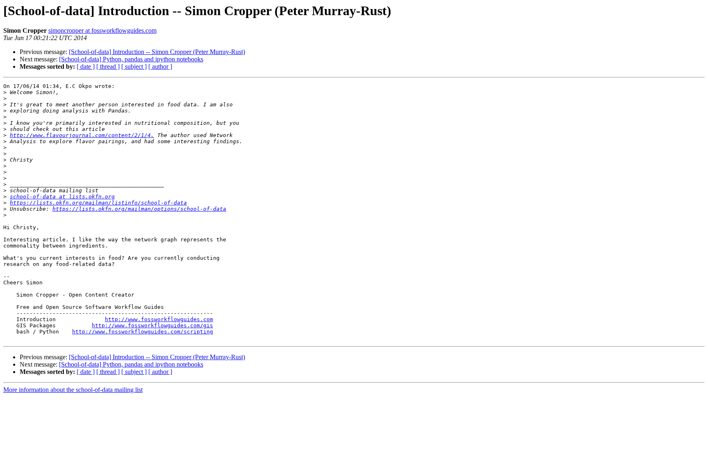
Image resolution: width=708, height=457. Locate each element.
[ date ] (86, 66)
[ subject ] (134, 66)
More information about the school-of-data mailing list (73, 389)
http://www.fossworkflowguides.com (159, 319)
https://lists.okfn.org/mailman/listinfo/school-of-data (98, 203)
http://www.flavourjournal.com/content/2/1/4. (82, 135)
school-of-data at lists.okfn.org (62, 197)
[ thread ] (108, 66)
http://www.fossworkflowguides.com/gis (152, 325)
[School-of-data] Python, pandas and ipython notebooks (131, 59)
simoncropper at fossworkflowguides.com (102, 30)
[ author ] (160, 66)
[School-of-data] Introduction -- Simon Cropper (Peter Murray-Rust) (157, 51)
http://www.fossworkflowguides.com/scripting (142, 332)
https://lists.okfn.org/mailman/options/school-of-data (139, 209)
